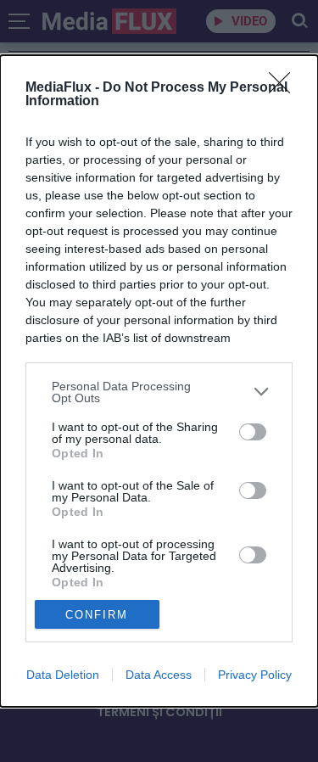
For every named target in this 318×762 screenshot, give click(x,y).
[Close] (285, 88)
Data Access (159, 674)
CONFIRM (96, 614)
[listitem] (159, 392)
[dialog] (159, 381)
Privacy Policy (255, 674)
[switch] (252, 431)
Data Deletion (62, 674)
